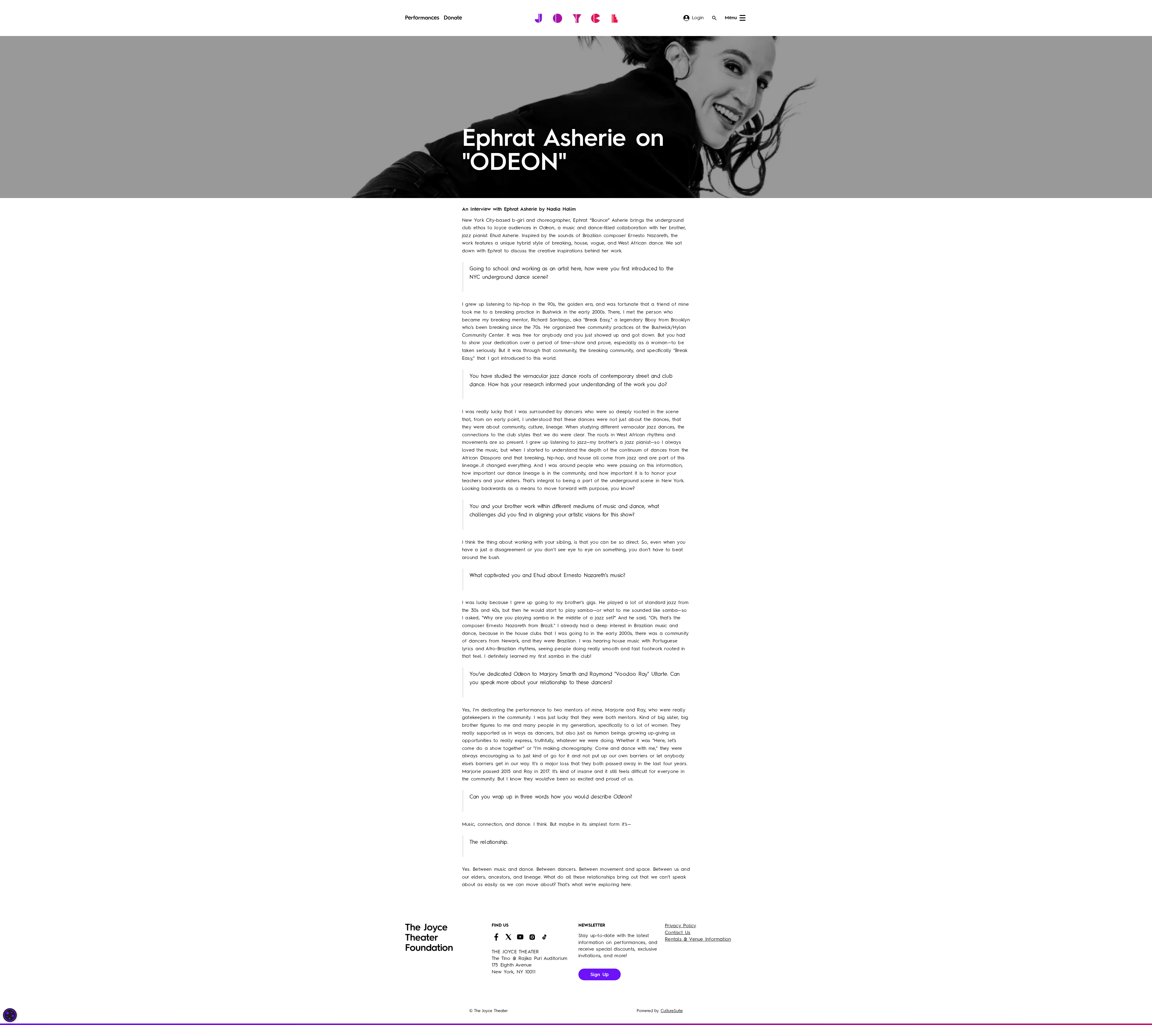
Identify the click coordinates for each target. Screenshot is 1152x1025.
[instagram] (532, 937)
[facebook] (496, 937)
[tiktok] (544, 937)
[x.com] (508, 937)
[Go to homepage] (576, 18)
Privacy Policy (680, 926)
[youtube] (520, 937)
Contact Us (677, 932)
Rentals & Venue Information (698, 939)
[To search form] (714, 18)
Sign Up (599, 974)
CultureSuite (672, 1011)
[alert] (10, 1015)
